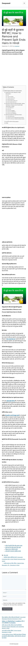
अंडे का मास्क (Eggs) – (11, 110)
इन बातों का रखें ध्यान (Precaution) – (12, 121)
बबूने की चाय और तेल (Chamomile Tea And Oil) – (16, 117)
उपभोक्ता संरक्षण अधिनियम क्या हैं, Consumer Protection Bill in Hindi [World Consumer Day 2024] (13, 559)
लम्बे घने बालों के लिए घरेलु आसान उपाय (13, 545)
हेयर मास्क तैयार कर (11, 339)
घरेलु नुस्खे (6, 555)
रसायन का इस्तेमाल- (11, 96)
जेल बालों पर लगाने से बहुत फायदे (12, 415)
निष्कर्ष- (7, 123)
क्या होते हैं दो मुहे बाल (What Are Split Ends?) (13, 90)
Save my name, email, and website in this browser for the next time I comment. (14, 604)
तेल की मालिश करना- (11, 107)
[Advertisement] (14, 71)
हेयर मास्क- (9, 109)
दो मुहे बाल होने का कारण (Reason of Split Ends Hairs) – (13, 93)
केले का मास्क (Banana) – (12, 111)
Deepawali (6, 3)
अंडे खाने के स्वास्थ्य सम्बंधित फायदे (13, 551)
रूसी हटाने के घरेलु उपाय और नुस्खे (13, 547)
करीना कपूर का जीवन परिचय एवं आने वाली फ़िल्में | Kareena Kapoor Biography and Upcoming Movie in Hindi (13, 626)
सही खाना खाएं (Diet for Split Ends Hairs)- (14, 114)
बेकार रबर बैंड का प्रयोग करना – (12, 102)
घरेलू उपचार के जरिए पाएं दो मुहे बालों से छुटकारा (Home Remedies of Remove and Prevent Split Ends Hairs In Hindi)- (15, 105)
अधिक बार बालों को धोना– (11, 97)
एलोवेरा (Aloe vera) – (11, 116)
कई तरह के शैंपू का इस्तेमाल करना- (13, 100)
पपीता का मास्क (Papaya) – (12, 113)
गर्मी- (8, 95)
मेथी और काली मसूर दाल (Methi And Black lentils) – (16, 119)
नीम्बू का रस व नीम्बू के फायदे (11, 549)
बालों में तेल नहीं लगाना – (11, 99)
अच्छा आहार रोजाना (10, 401)
